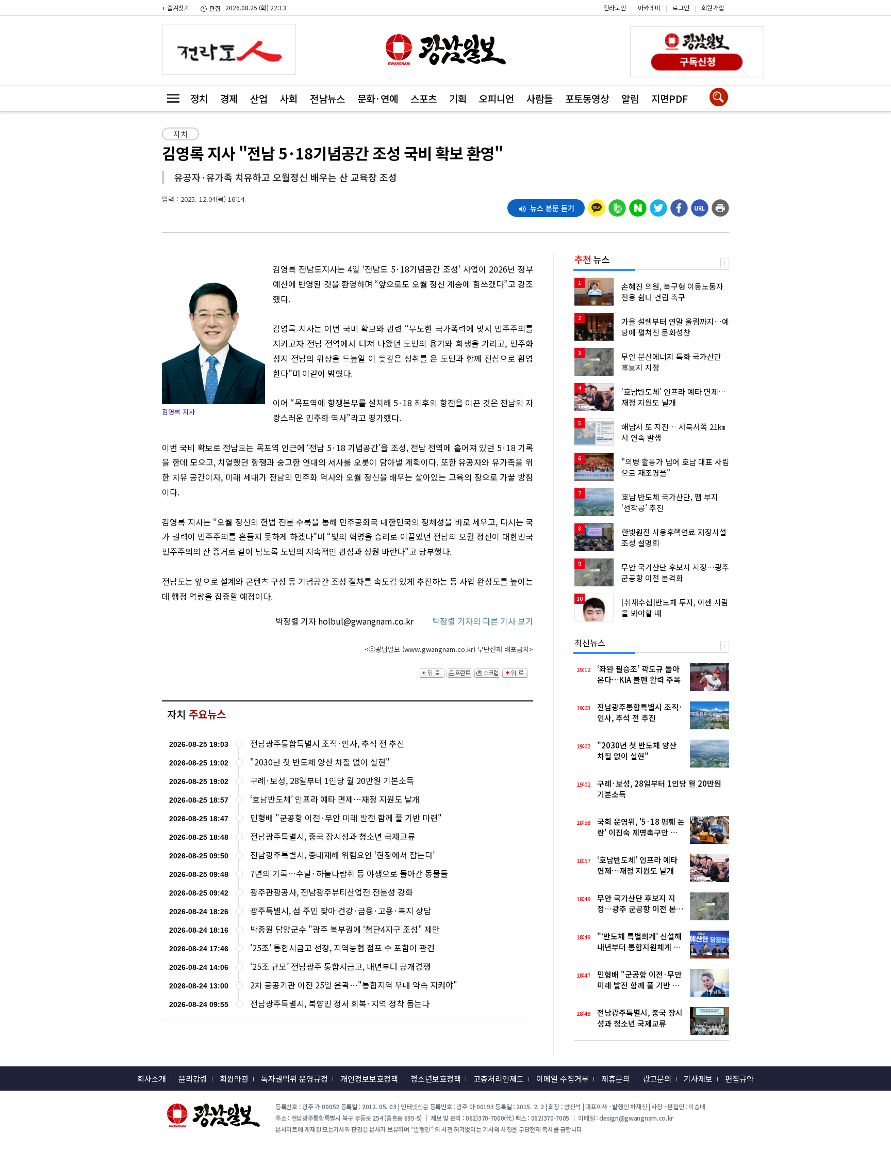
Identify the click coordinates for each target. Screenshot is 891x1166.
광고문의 (656, 1078)
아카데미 (649, 7)
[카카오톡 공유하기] (596, 205)
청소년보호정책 (435, 1078)
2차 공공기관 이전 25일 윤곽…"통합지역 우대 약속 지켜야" (353, 985)
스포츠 (423, 98)
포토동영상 (587, 98)
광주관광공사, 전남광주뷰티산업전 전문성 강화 (331, 892)
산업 (259, 98)
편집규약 (739, 1078)
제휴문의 (615, 1078)
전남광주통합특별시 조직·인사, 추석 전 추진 (327, 743)
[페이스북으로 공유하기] (679, 205)
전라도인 (614, 7)
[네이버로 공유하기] (638, 205)
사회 (289, 98)
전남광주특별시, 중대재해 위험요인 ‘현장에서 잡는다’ (342, 855)
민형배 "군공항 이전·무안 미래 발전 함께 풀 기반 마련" (346, 817)
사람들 (539, 98)
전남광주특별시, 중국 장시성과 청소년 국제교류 (332, 836)
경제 (229, 98)
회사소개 (151, 1078)
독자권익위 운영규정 (294, 1078)
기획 (458, 98)
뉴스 (591, 259)
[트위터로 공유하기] (658, 205)
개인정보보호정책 (369, 1078)
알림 (630, 98)
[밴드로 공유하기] (617, 205)
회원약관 (234, 1078)
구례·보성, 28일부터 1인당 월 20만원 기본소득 (332, 780)
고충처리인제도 (498, 1078)
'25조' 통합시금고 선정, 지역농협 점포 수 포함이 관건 (342, 948)
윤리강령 (192, 1078)
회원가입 (712, 7)
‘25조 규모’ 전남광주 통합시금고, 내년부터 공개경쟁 (340, 966)
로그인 (680, 7)
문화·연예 (377, 98)
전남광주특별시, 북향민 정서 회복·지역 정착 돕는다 (340, 1003)
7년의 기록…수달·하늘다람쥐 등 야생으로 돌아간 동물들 (349, 873)
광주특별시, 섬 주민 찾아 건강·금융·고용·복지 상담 (340, 910)
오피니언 (496, 98)
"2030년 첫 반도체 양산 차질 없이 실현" (320, 762)
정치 (199, 98)
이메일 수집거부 (562, 1078)
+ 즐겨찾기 (176, 7)
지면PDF (669, 98)
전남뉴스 (327, 98)
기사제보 (698, 1078)
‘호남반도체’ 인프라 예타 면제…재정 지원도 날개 (335, 799)
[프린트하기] (720, 205)
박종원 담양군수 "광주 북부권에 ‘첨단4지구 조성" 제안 (345, 929)
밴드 (804, 16)
